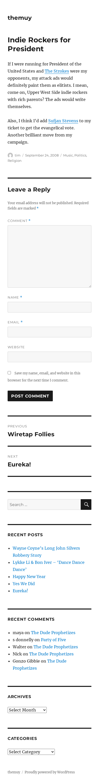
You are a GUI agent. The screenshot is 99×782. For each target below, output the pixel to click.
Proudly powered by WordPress (50, 772)
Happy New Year (29, 576)
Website (16, 347)
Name (15, 297)
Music (68, 155)
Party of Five (53, 639)
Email (15, 322)
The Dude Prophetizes (53, 632)
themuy (20, 17)
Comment (19, 221)
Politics (80, 155)
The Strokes (57, 71)
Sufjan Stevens (63, 120)
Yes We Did (24, 583)
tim (18, 155)
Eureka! (20, 590)
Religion (15, 161)
